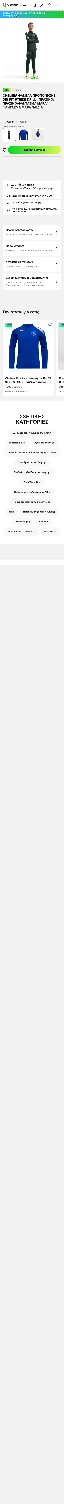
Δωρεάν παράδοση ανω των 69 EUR (32, 196)
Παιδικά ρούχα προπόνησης (39, 512)
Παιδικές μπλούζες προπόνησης (32, 472)
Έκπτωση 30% (17, 443)
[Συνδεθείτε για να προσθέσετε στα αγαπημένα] (5, 150)
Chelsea (43, 522)
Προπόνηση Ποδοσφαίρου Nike (32, 492)
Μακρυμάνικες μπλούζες (21, 531)
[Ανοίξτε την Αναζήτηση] (34, 5)
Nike (11, 512)
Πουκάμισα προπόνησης (32, 462)
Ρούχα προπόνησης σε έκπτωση (32, 502)
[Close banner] (61, 14)
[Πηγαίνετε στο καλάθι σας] (49, 5)
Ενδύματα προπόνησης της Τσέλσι (32, 433)
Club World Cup (32, 482)
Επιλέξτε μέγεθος (34, 150)
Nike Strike (50, 531)
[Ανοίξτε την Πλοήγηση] (57, 5)
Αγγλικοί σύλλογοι (44, 443)
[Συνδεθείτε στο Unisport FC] (42, 5)
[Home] (14, 5)
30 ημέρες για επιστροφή (26, 203)
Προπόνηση (23, 522)
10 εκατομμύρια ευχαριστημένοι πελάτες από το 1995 (34, 210)
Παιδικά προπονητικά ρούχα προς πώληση (32, 453)
